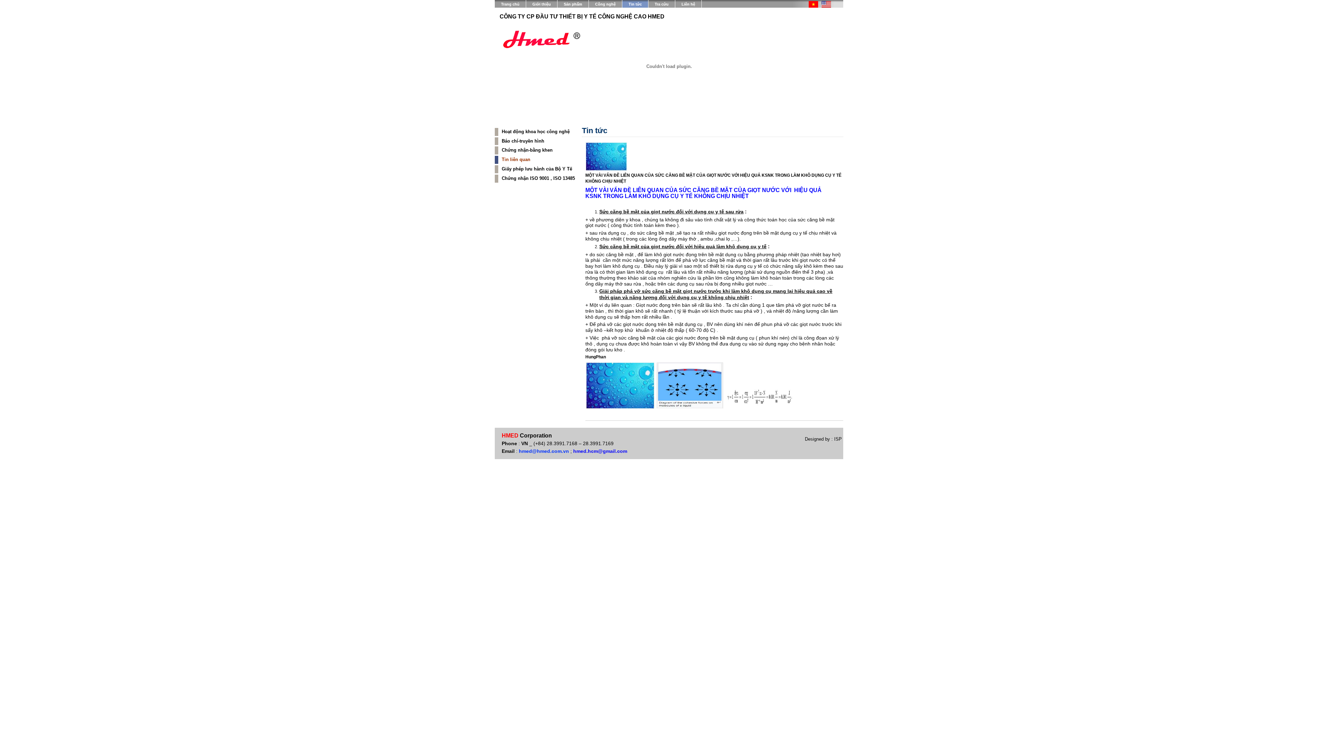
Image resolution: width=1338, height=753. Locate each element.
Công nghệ (605, 4)
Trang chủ (510, 4)
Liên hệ (688, 4)
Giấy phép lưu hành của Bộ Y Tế (537, 169)
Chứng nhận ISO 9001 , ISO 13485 (538, 178)
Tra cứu (662, 4)
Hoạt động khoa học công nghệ (536, 131)
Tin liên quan (516, 159)
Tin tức (635, 4)
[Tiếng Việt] (813, 6)
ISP (837, 439)
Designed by (818, 439)
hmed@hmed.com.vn (544, 451)
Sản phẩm (573, 4)
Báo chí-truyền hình (523, 141)
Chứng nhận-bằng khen (527, 150)
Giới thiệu (541, 4)
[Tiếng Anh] (826, 6)
